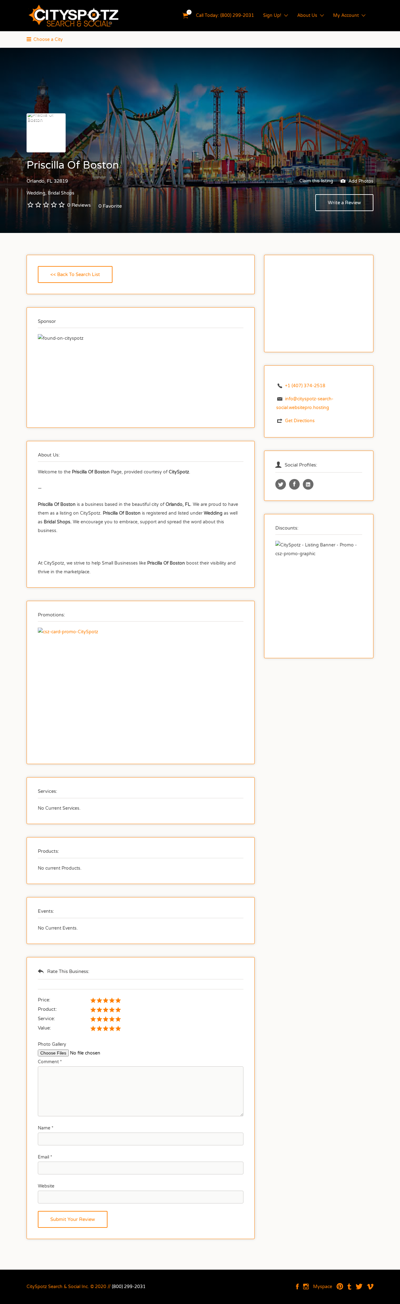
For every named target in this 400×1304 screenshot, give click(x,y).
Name (45, 1128)
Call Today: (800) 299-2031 (225, 15)
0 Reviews (79, 205)
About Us (307, 15)
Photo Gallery (52, 1044)
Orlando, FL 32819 (47, 181)
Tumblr (349, 1286)
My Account (346, 15)
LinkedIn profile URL (308, 484)
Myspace (322, 1286)
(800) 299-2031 (129, 1286)
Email (45, 1157)
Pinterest (340, 1286)
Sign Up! (272, 15)
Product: (47, 1009)
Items (185, 16)
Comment (50, 1061)
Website (46, 1186)
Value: (44, 1028)
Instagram (306, 1286)
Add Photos (360, 181)
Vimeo (370, 1286)
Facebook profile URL (294, 484)
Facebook (297, 1286)
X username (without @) (280, 484)
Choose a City (48, 39)
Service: (46, 1018)
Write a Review (344, 202)
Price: (44, 1000)
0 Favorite (110, 206)
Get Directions (300, 420)
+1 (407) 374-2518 (305, 385)
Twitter (359, 1286)
